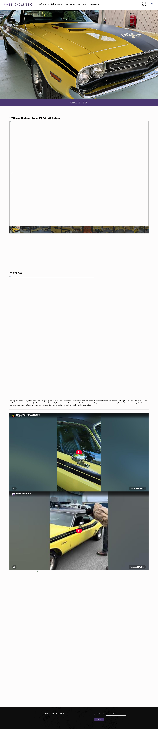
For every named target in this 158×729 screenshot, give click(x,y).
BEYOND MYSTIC (59, 713)
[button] (12, 173)
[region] (79, 177)
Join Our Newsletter (100, 714)
